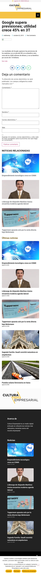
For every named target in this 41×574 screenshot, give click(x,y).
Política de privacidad (29, 571)
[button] (12, 68)
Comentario (7, 87)
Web (3, 127)
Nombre (5, 112)
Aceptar (8, 571)
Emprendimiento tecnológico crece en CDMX (19, 176)
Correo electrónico (9, 119)
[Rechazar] (38, 565)
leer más (4, 61)
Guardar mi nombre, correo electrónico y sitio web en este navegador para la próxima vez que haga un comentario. (20, 138)
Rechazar (17, 571)
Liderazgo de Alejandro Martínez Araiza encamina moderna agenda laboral (17, 203)
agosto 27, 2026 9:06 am (21, 1)
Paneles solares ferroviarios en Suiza (16, 383)
